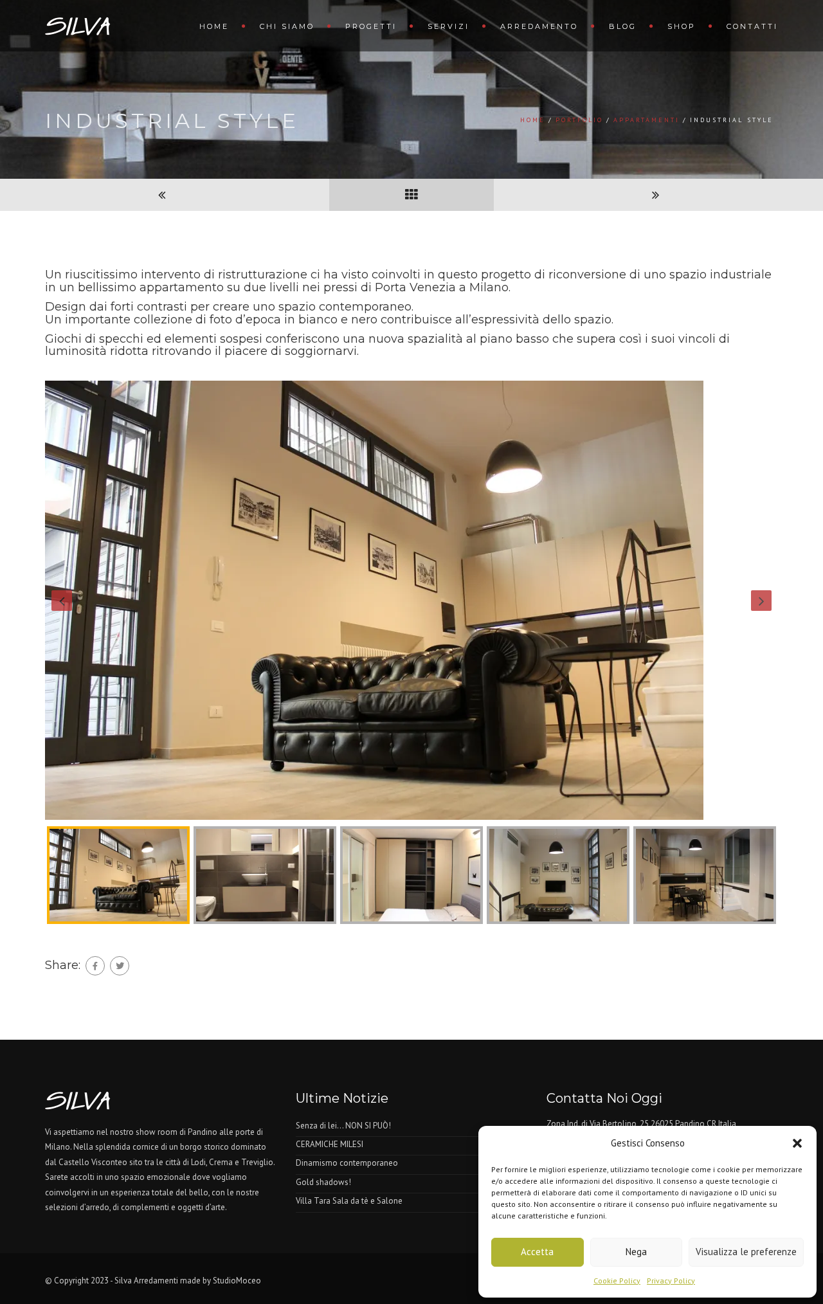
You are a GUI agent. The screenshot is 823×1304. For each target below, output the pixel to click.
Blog (623, 26)
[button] (797, 1143)
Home (214, 26)
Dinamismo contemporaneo (347, 1162)
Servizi (448, 26)
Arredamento (539, 26)
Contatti (752, 26)
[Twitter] (119, 965)
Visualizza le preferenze (746, 1251)
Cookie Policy (616, 1280)
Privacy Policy (671, 1280)
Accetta (537, 1251)
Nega (636, 1251)
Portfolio (579, 120)
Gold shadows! (323, 1182)
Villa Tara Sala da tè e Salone (349, 1200)
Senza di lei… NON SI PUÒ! (343, 1125)
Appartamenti (646, 120)
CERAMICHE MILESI (329, 1144)
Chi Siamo (287, 26)
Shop (681, 26)
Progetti (371, 26)
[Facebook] (95, 965)
